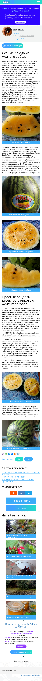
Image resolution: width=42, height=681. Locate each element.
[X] (28, 493)
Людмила (18, 29)
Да (19, 459)
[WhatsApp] (6, 454)
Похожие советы (21, 500)
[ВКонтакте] (12, 454)
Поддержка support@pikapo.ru (30, 676)
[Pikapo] (6, 2)
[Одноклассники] (15, 454)
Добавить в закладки (12, 46)
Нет (28, 459)
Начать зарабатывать (21, 652)
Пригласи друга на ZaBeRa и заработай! (21, 625)
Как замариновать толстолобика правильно (18, 480)
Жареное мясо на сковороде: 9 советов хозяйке (21, 473)
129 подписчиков (27, 36)
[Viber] (3, 454)
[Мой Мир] (9, 454)
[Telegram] (18, 454)
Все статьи (21, 508)
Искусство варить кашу (13, 476)
